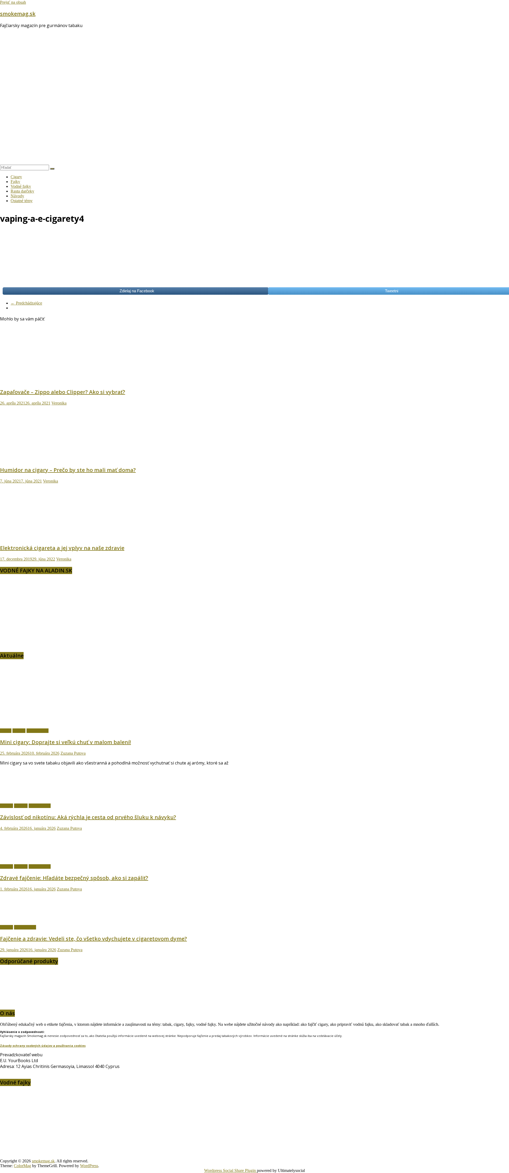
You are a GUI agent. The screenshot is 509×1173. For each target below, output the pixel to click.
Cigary (16, 177)
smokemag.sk (18, 13)
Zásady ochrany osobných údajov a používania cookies (43, 1046)
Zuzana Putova (73, 753)
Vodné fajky (21, 186)
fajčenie (18, 730)
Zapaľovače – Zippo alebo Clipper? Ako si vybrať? (62, 392)
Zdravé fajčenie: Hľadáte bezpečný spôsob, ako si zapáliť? (74, 877)
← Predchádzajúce (26, 303)
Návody (17, 196)
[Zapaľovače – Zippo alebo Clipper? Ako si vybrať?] (51, 380)
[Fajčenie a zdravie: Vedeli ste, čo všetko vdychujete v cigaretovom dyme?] (28, 918)
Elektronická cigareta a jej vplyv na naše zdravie (62, 547)
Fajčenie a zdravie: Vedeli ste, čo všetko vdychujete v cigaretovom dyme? (93, 938)
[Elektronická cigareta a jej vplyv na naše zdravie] (51, 536)
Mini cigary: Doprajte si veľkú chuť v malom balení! (65, 742)
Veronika (59, 403)
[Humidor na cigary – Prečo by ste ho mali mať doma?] (51, 458)
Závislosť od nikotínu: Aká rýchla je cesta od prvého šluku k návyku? (88, 817)
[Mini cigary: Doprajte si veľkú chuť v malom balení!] (62, 721)
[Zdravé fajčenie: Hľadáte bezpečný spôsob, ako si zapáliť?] (28, 857)
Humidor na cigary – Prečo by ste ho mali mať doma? (68, 469)
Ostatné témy (22, 200)
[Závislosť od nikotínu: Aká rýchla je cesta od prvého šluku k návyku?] (28, 796)
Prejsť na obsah (13, 2)
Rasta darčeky (22, 191)
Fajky (15, 181)
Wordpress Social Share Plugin (230, 1170)
